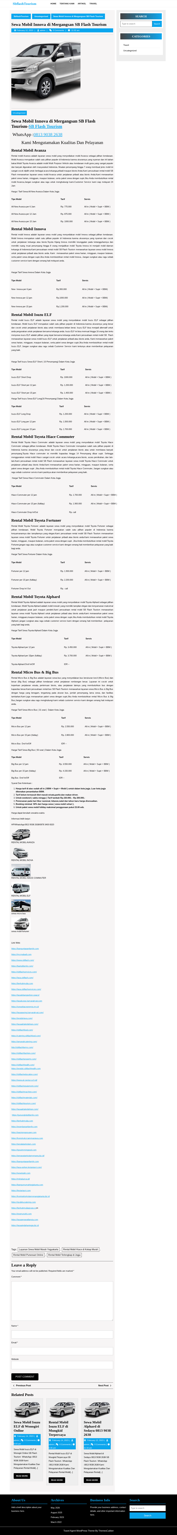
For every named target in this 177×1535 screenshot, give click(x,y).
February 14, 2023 (25, 1436)
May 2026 (55, 1508)
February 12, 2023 (95, 1440)
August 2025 (56, 1512)
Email (14, 1342)
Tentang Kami (67, 3)
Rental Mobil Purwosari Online (28, 1255)
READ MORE (23, 1477)
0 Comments (30, 1440)
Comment (16, 1277)
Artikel (82, 3)
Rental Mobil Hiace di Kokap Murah (80, 1249)
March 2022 (56, 1522)
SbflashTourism (24, 4)
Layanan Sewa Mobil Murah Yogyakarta (38, 1249)
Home (53, 3)
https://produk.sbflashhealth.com (26, 1068)
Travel (93, 3)
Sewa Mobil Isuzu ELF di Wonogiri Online (27, 1426)
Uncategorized (41, 16)
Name (14, 1326)
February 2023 (57, 1517)
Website (15, 1359)
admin (42, 30)
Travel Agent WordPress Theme (79, 1531)
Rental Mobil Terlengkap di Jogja (64, 1255)
